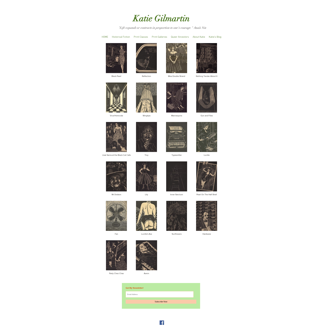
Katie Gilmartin (161, 18)
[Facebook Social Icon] (162, 322)
